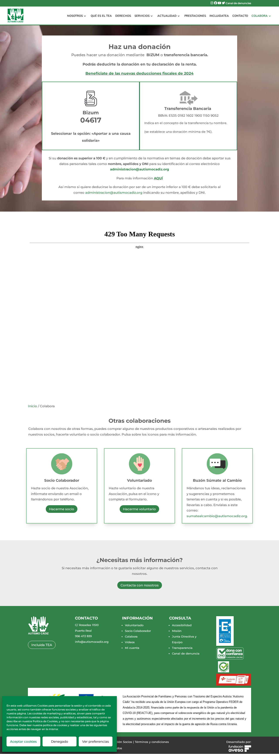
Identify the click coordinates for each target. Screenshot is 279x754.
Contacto (240, 16)
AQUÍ (158, 178)
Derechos (123, 16)
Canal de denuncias (238, 3)
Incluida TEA (41, 645)
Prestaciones (195, 16)
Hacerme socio (61, 509)
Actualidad (167, 16)
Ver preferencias (95, 741)
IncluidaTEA (219, 16)
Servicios (142, 16)
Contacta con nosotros (140, 585)
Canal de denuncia (185, 653)
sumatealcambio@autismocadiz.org (217, 516)
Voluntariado (139, 480)
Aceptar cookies (23, 741)
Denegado (59, 741)
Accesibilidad (182, 625)
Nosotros (75, 16)
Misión (177, 631)
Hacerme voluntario (139, 509)
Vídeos (130, 642)
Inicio (32, 406)
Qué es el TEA (101, 16)
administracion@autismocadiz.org (139, 169)
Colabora (260, 16)
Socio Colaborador (61, 480)
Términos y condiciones (152, 742)
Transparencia (182, 648)
